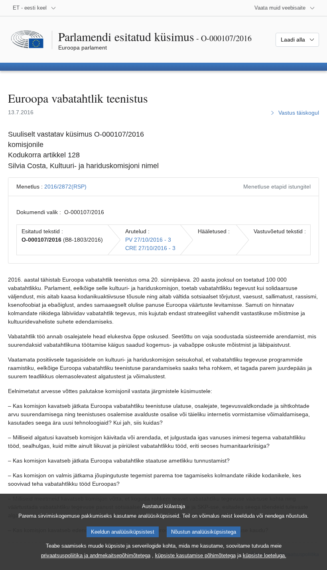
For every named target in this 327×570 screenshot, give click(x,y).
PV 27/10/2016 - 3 (148, 239)
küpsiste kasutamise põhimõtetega (195, 555)
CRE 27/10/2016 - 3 (150, 248)
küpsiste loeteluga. (264, 555)
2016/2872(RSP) (65, 186)
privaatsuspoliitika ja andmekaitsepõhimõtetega (95, 555)
